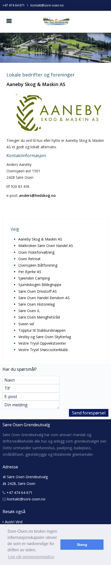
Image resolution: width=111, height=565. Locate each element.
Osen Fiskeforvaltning (36, 252)
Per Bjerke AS (29, 271)
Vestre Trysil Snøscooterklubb (43, 349)
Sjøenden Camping (34, 278)
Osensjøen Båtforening (37, 265)
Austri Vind (13, 521)
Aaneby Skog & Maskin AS (40, 239)
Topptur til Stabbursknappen (42, 330)
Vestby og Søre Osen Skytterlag (44, 336)
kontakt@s (16, 499)
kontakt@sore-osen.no (47, 5)
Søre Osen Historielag (36, 304)
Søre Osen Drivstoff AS (37, 291)
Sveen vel (26, 323)
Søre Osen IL (29, 310)
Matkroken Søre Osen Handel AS (45, 245)
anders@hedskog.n (36, 195)
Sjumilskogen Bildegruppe (39, 284)
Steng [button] (82, 545)
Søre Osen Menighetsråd (39, 317)
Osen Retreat (29, 258)
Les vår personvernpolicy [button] (31, 557)
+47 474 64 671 (14, 5)
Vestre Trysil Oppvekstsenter (42, 343)
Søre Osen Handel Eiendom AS (44, 297)
